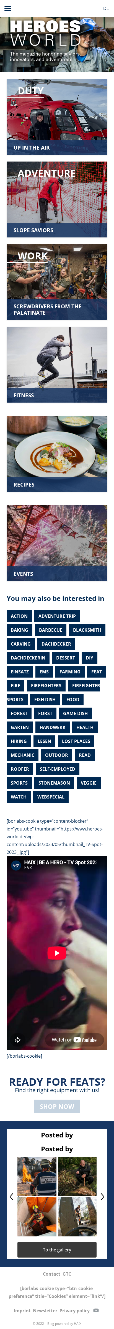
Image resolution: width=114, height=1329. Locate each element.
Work (33, 255)
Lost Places (76, 741)
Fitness (24, 395)
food (72, 699)
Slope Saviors (33, 230)
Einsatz (20, 672)
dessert (65, 658)
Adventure (47, 173)
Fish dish (45, 699)
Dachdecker (56, 644)
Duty (31, 90)
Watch (19, 797)
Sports (19, 783)
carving (21, 644)
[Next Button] (102, 1196)
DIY (89, 658)
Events (23, 573)
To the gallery (57, 1250)
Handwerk (53, 727)
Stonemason (54, 783)
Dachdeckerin (28, 658)
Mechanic (22, 755)
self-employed (57, 769)
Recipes (24, 484)
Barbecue (50, 630)
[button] (8, 8)
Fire (15, 686)
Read (85, 755)
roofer (20, 769)
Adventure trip (57, 616)
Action (19, 616)
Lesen (44, 741)
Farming (70, 672)
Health (85, 727)
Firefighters (46, 686)
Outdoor (56, 755)
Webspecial (50, 797)
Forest (19, 713)
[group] (57, 1196)
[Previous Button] (11, 1196)
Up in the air (32, 147)
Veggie (89, 783)
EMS (44, 672)
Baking (19, 630)
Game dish (75, 713)
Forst (45, 713)
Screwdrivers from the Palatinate (48, 309)
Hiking (19, 741)
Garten (20, 727)
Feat (96, 672)
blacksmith (87, 630)
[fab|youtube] (96, 1310)
